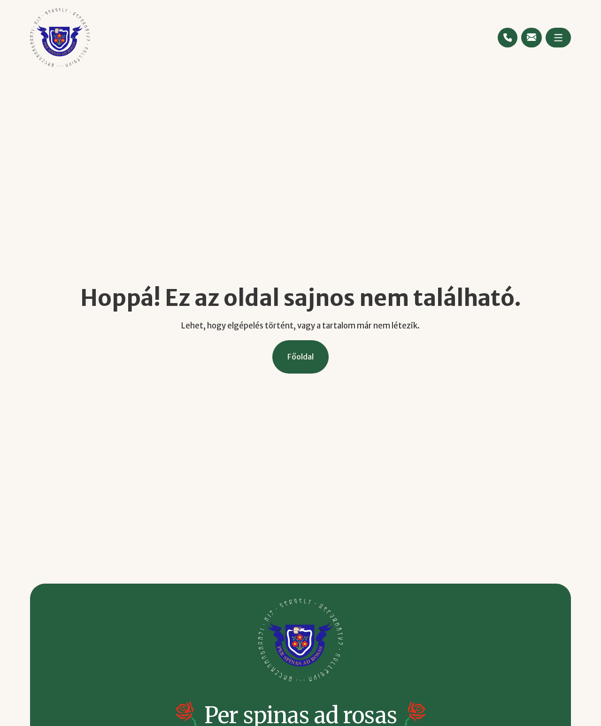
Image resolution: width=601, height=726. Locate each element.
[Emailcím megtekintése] (531, 37)
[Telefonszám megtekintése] (507, 37)
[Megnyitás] (558, 38)
